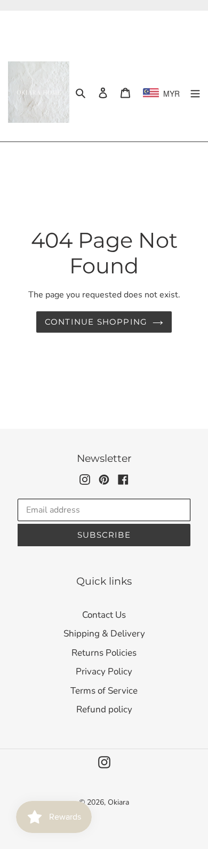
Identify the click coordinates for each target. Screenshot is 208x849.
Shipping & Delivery (104, 633)
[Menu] (195, 92)
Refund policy (104, 709)
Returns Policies (104, 653)
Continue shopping (96, 322)
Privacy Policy (104, 671)
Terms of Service (104, 691)
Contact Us (104, 615)
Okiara (118, 802)
